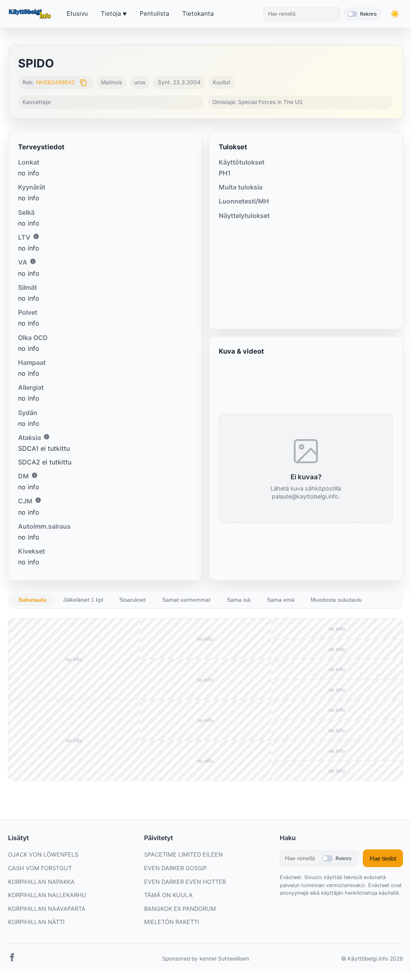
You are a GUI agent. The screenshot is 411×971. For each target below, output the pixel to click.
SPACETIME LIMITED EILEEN (183, 854)
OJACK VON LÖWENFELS (43, 854)
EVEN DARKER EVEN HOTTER (185, 881)
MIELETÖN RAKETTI (171, 921)
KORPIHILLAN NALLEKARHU (47, 895)
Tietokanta (198, 13)
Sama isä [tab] (238, 599)
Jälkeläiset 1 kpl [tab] (83, 599)
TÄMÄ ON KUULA (168, 895)
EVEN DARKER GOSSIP (175, 868)
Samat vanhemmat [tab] (186, 599)
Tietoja (111, 13)
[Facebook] (12, 959)
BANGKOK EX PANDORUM (180, 908)
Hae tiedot (383, 858)
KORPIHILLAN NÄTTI (36, 921)
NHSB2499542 (55, 82)
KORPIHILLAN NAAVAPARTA (46, 908)
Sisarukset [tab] (132, 599)
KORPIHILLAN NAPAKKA (41, 881)
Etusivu (77, 13)
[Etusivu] (31, 14)
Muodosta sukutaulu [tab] (336, 599)
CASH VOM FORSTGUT (40, 868)
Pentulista (154, 13)
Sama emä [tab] (281, 599)
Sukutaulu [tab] (32, 599)
